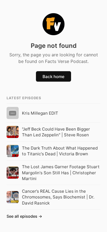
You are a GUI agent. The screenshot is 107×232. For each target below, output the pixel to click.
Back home (53, 76)
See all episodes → (24, 216)
